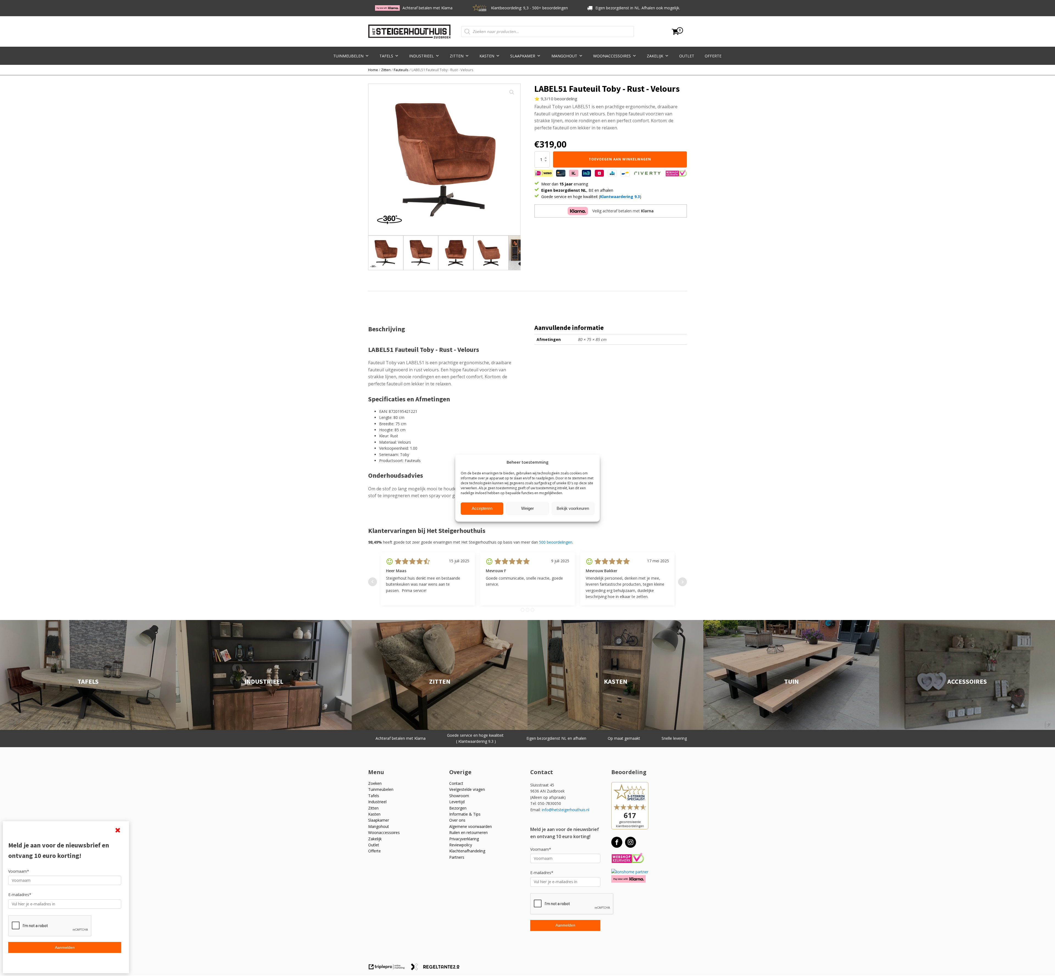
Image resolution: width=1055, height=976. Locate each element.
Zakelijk (655, 56)
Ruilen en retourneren (468, 832)
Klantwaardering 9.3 (620, 196)
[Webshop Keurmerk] (627, 858)
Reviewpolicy (460, 844)
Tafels (386, 56)
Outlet (686, 56)
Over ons (457, 820)
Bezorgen (458, 808)
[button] (512, 92)
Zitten (456, 56)
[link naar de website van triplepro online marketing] (389, 968)
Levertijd (457, 801)
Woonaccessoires (612, 56)
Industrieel (421, 56)
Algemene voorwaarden (470, 826)
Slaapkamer (522, 56)
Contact (456, 783)
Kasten (486, 56)
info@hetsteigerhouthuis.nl (565, 809)
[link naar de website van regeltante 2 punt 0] (437, 968)
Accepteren (482, 508)
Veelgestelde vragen (467, 789)
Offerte (713, 56)
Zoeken (375, 783)
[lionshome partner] (629, 871)
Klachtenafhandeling (467, 850)
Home (373, 69)
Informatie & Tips (465, 814)
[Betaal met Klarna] (628, 879)
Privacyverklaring (464, 838)
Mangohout (564, 56)
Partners (456, 857)
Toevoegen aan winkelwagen (620, 159)
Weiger (527, 508)
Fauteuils (401, 69)
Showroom (459, 795)
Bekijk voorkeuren (573, 508)
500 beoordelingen (555, 542)
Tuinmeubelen (348, 56)
